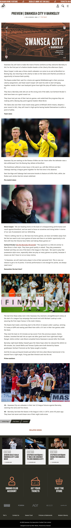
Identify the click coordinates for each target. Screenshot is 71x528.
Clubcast (48, 525)
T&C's (4, 515)
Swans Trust (29, 515)
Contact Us (15, 515)
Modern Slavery (63, 515)
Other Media (35, 525)
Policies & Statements (45, 515)
